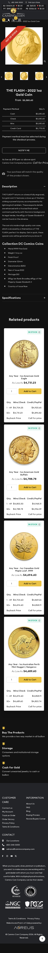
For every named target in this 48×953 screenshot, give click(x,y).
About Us (30, 804)
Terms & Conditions (10, 827)
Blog (28, 811)
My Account (7, 811)
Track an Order (8, 815)
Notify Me (24, 150)
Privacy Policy (8, 823)
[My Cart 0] (14, 20)
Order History (8, 819)
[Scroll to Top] (42, 939)
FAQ (28, 807)
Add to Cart (30, 391)
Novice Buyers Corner (35, 819)
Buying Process (33, 815)
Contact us (7, 808)
